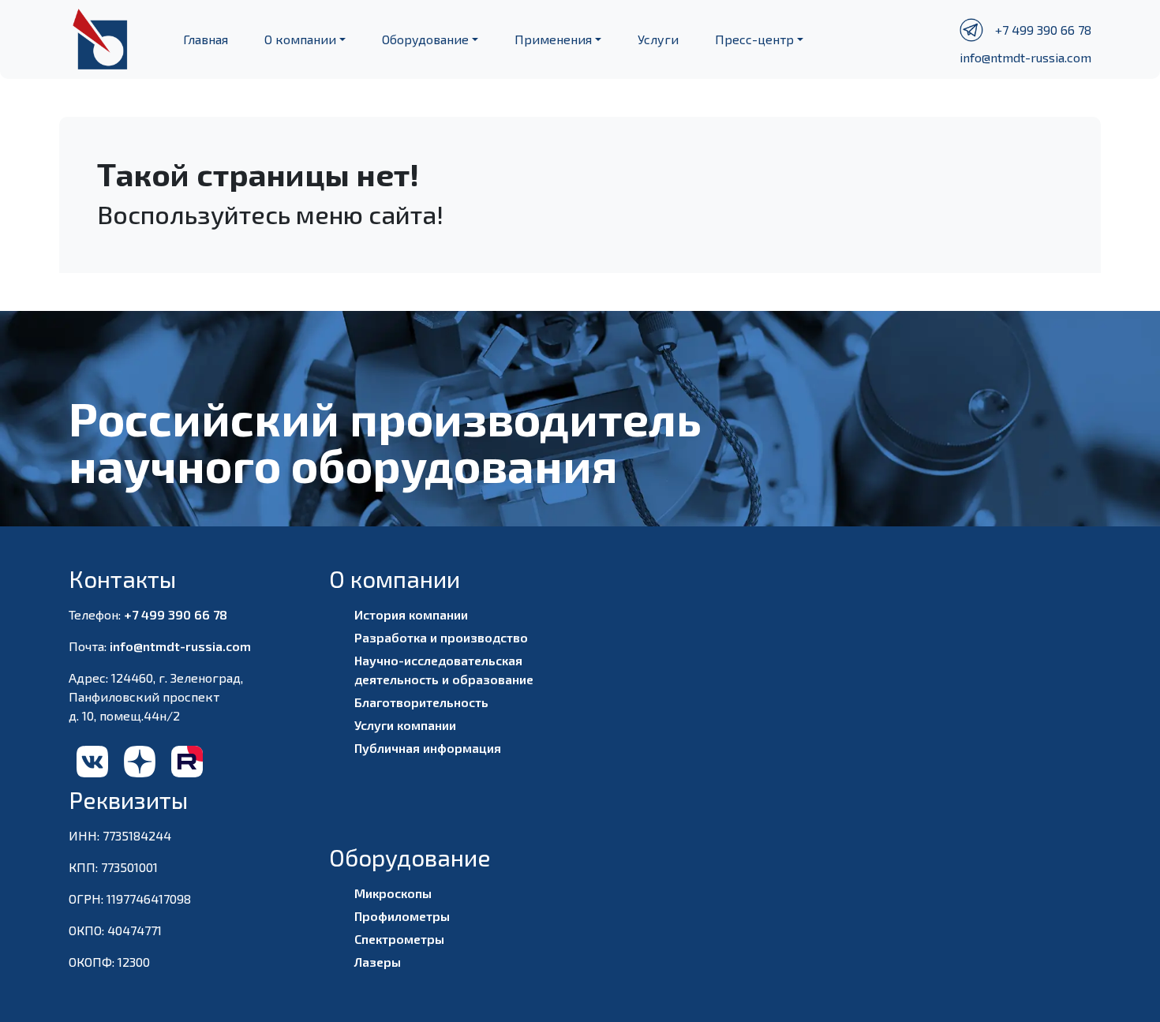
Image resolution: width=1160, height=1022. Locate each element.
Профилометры (402, 915)
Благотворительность (421, 701)
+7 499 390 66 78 (1043, 29)
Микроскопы (393, 892)
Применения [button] (553, 39)
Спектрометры (399, 938)
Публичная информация (427, 747)
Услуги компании (405, 724)
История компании (411, 614)
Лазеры (377, 961)
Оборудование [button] (425, 39)
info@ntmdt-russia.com (1025, 57)
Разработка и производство (441, 637)
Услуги (658, 39)
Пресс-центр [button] (754, 39)
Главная (205, 39)
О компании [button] (300, 39)
